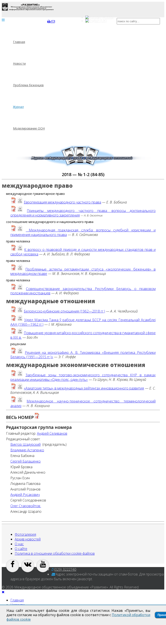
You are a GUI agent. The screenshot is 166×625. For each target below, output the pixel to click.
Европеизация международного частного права (62, 202)
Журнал (18, 107)
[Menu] (3, 20)
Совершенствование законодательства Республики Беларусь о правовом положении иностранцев (83, 291)
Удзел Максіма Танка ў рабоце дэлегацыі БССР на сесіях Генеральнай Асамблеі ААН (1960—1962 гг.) (83, 322)
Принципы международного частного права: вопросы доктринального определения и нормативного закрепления (83, 213)
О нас (19, 544)
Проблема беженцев (28, 85)
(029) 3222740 (65, 569)
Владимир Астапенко (27, 450)
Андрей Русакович (25, 494)
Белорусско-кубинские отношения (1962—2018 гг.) (64, 311)
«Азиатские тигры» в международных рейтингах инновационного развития (84, 388)
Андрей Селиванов (52, 433)
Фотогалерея (25, 534)
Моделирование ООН (29, 128)
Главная (19, 42)
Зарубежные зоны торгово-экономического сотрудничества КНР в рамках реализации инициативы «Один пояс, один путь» (83, 377)
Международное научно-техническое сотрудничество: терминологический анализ (83, 403)
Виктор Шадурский (25, 444)
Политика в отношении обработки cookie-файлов (55, 553)
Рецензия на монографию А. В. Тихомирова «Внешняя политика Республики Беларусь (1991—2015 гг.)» (83, 354)
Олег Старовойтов (25, 506)
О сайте (21, 548)
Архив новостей (28, 539)
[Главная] (28, 7)
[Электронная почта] (53, 21)
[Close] (3, 592)
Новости (19, 63)
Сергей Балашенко (25, 461)
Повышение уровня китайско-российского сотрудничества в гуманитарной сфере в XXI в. (83, 335)
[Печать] (49, 21)
